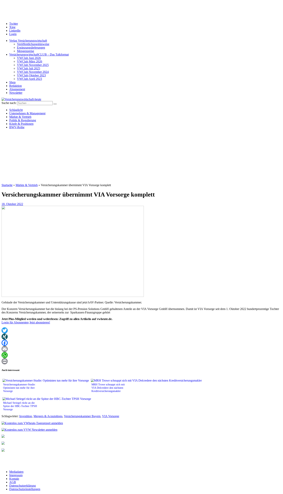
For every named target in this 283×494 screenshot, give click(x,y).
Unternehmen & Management (27, 113)
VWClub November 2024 (33, 71)
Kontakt (14, 478)
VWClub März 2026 (29, 61)
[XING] (141, 337)
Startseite (7, 185)
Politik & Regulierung (22, 120)
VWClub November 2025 (33, 65)
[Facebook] (141, 343)
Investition (25, 416)
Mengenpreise (25, 51)
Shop (12, 82)
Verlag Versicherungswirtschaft (28, 40)
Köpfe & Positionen (21, 123)
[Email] (141, 349)
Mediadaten (16, 471)
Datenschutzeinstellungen (24, 489)
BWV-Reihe (16, 127)
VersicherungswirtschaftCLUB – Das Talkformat (39, 54)
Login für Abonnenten (15, 322)
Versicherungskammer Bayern (82, 416)
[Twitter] (141, 330)
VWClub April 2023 (29, 78)
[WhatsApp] (141, 355)
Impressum (16, 475)
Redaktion (15, 85)
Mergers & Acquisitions (47, 416)
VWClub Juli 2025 (28, 68)
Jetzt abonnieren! (39, 322)
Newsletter (15, 92)
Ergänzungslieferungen (31, 47)
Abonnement (17, 89)
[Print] (141, 361)
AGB (12, 482)
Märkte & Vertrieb (20, 116)
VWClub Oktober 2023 (31, 75)
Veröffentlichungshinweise (33, 44)
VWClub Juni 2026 (29, 58)
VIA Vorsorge (110, 416)
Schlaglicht (16, 109)
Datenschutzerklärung (22, 485)
